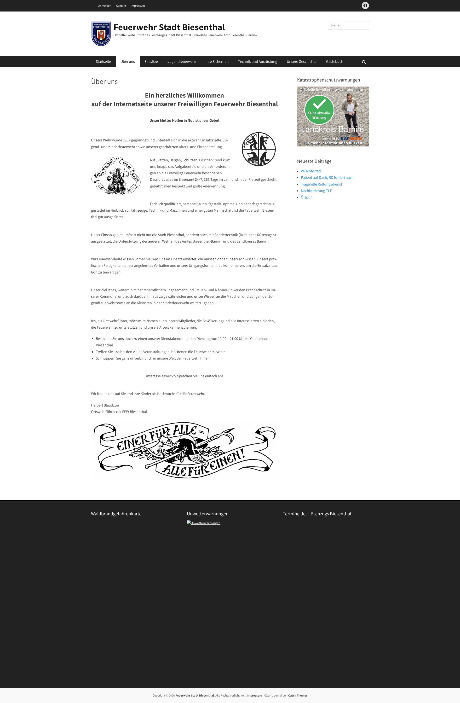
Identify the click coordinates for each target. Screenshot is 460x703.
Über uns (128, 61)
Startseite (103, 61)
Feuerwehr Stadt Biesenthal (169, 27)
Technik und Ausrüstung (257, 61)
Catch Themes (298, 695)
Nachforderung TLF (316, 190)
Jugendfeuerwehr (181, 61)
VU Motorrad (311, 171)
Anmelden (104, 6)
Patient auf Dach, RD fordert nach (327, 177)
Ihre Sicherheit (217, 61)
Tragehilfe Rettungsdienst (321, 184)
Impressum (138, 6)
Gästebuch (334, 61)
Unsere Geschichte (301, 61)
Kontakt (121, 6)
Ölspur (306, 197)
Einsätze (151, 61)
